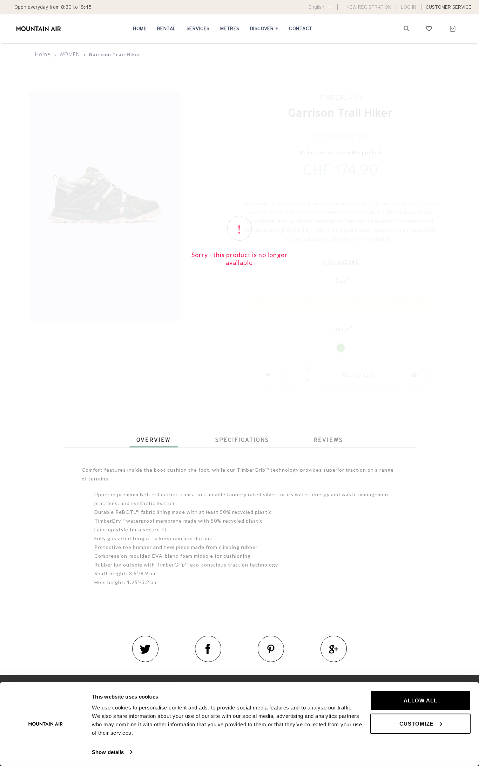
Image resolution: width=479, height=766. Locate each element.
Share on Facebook (208, 649)
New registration (368, 7)
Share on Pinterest (271, 649)
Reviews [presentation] (328, 440)
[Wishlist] (429, 28)
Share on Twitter (145, 649)
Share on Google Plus (334, 649)
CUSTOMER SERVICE (448, 7)
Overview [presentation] (153, 440)
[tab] (153, 439)
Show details (108, 752)
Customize (416, 723)
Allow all (420, 700)
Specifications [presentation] (242, 440)
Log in (408, 7)
